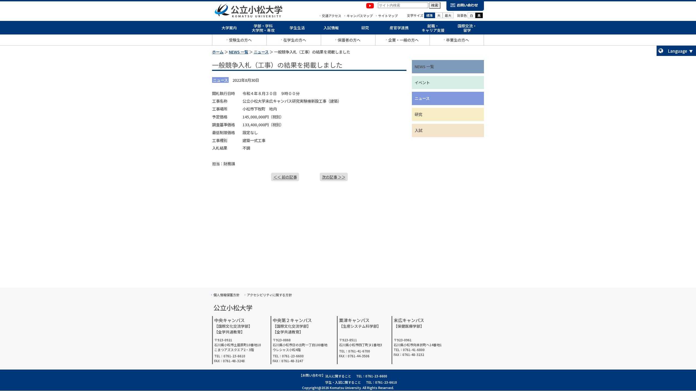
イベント (422, 82)
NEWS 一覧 (238, 52)
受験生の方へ (240, 40)
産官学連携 (399, 27)
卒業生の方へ (457, 40)
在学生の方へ (294, 40)
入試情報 (331, 27)
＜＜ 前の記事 (285, 177)
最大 (448, 15)
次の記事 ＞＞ (334, 177)
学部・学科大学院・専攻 (263, 28)
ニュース (261, 52)
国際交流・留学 (467, 28)
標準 (429, 15)
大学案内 (229, 27)
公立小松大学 (257, 9)
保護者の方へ (349, 40)
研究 (365, 27)
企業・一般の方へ (403, 40)
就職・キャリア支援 (433, 28)
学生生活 (297, 27)
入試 (418, 130)
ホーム (217, 52)
